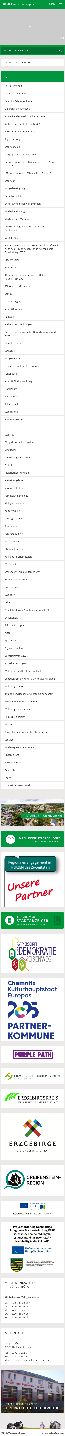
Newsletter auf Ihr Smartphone (22, 366)
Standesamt (11, 411)
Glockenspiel (12, 259)
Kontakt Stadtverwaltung (18, 381)
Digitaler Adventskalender (19, 101)
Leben (8, 602)
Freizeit (9, 465)
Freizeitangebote (14, 480)
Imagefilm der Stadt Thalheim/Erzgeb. (26, 116)
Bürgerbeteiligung (15, 188)
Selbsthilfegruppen (15, 625)
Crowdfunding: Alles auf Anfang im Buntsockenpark (24, 228)
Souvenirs (10, 350)
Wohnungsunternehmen (18, 709)
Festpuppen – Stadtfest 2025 (20, 154)
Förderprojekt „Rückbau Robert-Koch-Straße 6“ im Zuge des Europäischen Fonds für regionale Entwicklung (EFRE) (32, 249)
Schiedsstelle (12, 404)
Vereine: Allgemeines (16, 495)
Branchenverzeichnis (16, 579)
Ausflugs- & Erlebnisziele (18, 556)
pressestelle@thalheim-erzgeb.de (31, 1360)
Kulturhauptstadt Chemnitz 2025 (23, 123)
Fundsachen (11, 373)
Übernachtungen (14, 549)
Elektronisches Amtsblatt (18, 108)
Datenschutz (12, 237)
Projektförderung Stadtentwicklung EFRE (27, 610)
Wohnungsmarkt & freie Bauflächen (24, 671)
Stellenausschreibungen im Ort (22, 571)
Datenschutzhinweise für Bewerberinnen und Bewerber (30, 333)
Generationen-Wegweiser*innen (23, 203)
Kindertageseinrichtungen (19, 747)
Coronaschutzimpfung (17, 93)
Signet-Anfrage (13, 139)
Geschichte (11, 770)
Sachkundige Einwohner (18, 457)
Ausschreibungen (14, 343)
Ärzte (7, 632)
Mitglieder (10, 449)
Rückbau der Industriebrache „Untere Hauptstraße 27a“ (26, 277)
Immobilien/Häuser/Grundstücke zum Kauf (29, 693)
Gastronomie (12, 541)
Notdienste (11, 388)
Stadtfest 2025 (13, 146)
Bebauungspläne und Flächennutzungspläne (30, 678)
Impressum (11, 267)
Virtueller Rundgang (16, 663)
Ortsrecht (10, 427)
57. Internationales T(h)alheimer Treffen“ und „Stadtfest (30, 163)
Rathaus (9, 316)
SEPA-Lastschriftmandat (18, 286)
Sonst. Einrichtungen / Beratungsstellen (27, 732)
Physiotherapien (14, 648)
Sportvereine (12, 526)
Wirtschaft (10, 564)
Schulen (9, 739)
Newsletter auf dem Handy (20, 131)
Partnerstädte (12, 762)
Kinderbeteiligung (15, 211)
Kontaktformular (14, 309)
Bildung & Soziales (15, 716)
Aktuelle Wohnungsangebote (21, 701)
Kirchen (9, 724)
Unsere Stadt (12, 754)
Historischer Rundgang (17, 472)
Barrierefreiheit (13, 85)
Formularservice (14, 419)
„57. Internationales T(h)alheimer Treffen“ (28, 173)
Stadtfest (10, 180)
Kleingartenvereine (15, 503)
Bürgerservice (12, 358)
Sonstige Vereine (14, 518)
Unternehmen (12, 587)
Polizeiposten (12, 396)
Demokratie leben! (15, 196)
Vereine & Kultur (14, 488)
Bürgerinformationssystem (19, 442)
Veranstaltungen (14, 533)
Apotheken (11, 640)
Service (9, 293)
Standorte (10, 594)
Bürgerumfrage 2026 (16, 655)
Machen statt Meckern (17, 218)
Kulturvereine (12, 510)
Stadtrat (9, 434)
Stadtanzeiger (12, 301)
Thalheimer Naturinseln (18, 785)
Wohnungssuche (14, 686)
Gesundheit (11, 617)
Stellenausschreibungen (18, 324)
